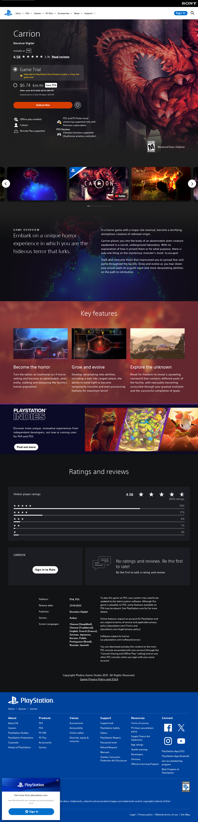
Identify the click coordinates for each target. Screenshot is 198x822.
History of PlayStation (19, 747)
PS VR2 (42, 732)
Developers (137, 754)
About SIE (13, 723)
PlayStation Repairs (110, 737)
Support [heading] (105, 718)
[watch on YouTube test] (120, 196)
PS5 (27, 13)
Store (18, 13)
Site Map (185, 814)
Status (103, 732)
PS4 (41, 728)
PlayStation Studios (18, 732)
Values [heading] (74, 718)
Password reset (108, 742)
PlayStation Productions (20, 737)
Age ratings (137, 744)
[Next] (192, 184)
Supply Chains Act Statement (140, 738)
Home (11, 708)
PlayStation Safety (110, 728)
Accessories (63, 13)
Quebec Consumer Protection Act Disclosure (113, 758)
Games (37, 13)
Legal (133, 814)
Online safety (77, 732)
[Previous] (6, 184)
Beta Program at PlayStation (170, 771)
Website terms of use (166, 814)
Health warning (139, 749)
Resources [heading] (138, 718)
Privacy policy (145, 814)
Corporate (13, 742)
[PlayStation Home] (8, 13)
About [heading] (12, 718)
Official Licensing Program (145, 764)
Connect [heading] (167, 718)
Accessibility (76, 728)
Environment (76, 723)
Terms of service (140, 723)
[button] (99, 183)
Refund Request (108, 747)
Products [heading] (45, 718)
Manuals (104, 752)
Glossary (135, 759)
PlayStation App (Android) (175, 756)
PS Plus (49, 13)
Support (88, 13)
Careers (12, 728)
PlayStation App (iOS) (173, 751)
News (76, 13)
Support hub (106, 723)
